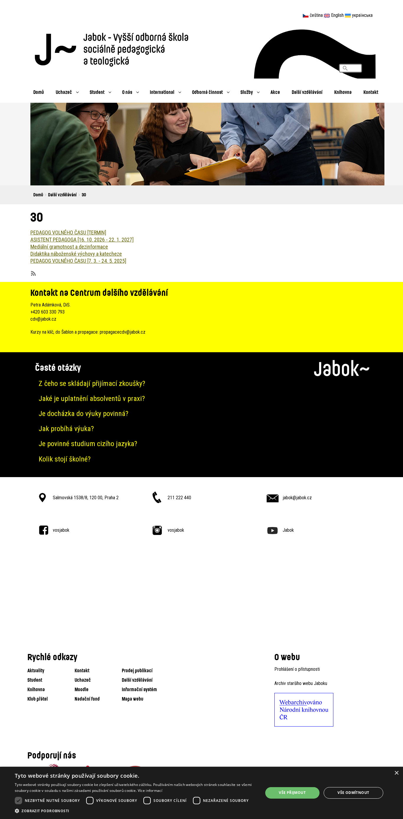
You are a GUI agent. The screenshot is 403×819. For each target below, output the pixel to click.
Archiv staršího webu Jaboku (300, 683)
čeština (316, 15)
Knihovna (343, 92)
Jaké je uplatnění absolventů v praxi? (92, 398)
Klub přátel (37, 698)
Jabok (288, 530)
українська (362, 15)
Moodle (82, 689)
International (162, 92)
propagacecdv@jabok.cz (122, 332)
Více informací (150, 790)
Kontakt (370, 92)
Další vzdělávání (307, 92)
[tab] (201, 383)
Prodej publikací (137, 670)
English (337, 15)
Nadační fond (87, 698)
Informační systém (139, 689)
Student (97, 92)
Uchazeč (64, 92)
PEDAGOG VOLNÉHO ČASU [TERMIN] (68, 232)
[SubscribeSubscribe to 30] (32, 272)
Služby (246, 92)
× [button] (396, 773)
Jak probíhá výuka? (66, 429)
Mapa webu (132, 698)
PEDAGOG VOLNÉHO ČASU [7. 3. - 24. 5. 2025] (78, 261)
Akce (275, 92)
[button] (135, 811)
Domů (38, 92)
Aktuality (35, 670)
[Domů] (114, 48)
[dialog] (201, 793)
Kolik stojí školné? (65, 459)
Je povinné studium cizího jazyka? (88, 444)
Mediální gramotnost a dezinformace (69, 247)
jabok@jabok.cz (297, 497)
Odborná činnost (207, 92)
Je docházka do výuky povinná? (83, 414)
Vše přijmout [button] (292, 792)
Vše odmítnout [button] (353, 792)
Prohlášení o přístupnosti (297, 669)
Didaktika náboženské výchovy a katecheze (76, 254)
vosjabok (61, 530)
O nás (127, 92)
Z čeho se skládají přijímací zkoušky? (92, 383)
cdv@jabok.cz (43, 319)
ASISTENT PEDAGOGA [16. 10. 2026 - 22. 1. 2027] (82, 239)
